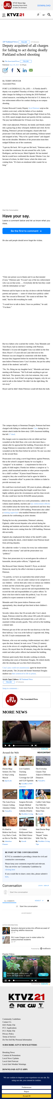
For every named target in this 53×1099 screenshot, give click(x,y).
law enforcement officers (40, 504)
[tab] (9, 901)
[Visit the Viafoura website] (45, 948)
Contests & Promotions (11, 1055)
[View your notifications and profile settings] (48, 900)
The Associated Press (12, 61)
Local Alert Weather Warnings (14, 1064)
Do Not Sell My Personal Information (17, 1040)
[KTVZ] (17, 15)
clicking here (10, 870)
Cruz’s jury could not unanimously (15, 668)
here (6, 877)
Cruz (35, 428)
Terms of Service (9, 1037)
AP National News (26, 679)
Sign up (46, 885)
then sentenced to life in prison (24, 674)
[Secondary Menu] (5, 15)
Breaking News (8, 1052)
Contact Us (6, 1022)
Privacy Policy (8, 1034)
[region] (26, 918)
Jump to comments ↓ (10, 688)
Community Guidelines (11, 1019)
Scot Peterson (34, 108)
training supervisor (11, 513)
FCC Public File (8, 1031)
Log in (40, 885)
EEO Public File (8, 1025)
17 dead (12, 434)
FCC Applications (9, 1028)
